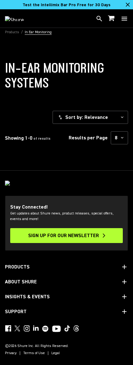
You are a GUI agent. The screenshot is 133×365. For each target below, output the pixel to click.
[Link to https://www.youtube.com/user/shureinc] (56, 329)
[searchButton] (99, 18)
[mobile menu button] (124, 18)
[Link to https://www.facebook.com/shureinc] (8, 328)
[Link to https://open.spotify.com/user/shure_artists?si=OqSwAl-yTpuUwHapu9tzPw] (45, 328)
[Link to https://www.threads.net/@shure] (76, 328)
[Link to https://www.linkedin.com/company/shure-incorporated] (36, 328)
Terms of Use (34, 353)
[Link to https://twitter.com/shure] (17, 328)
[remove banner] (127, 4)
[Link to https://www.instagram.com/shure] (27, 328)
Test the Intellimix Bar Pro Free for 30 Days (66, 5)
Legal (55, 353)
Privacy (11, 353)
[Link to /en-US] (18, 18)
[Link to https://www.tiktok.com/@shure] (67, 328)
